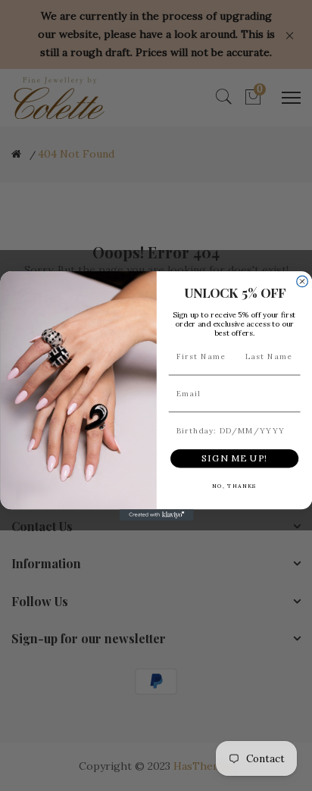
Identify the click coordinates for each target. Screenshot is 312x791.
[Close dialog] (301, 281)
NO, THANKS (234, 485)
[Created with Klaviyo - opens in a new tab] (156, 515)
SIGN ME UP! (234, 458)
